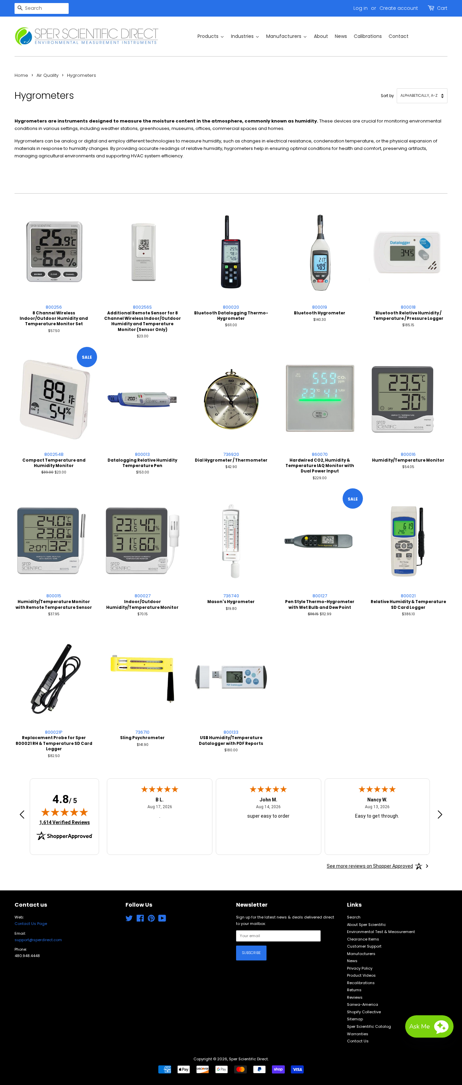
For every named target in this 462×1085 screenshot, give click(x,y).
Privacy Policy (359, 968)
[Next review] (440, 815)
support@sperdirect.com (38, 940)
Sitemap (355, 1019)
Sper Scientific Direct (248, 1059)
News (352, 961)
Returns (354, 990)
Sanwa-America (362, 1004)
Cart (442, 8)
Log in (360, 8)
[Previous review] (22, 815)
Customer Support (364, 946)
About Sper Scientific (366, 924)
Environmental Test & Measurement (381, 931)
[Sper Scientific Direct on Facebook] (140, 920)
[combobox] (42, 8)
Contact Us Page (31, 923)
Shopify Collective (364, 1012)
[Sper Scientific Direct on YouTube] (162, 920)
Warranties (357, 1034)
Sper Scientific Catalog (369, 1026)
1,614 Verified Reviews (64, 822)
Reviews (355, 997)
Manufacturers (361, 953)
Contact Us (358, 1041)
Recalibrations (361, 983)
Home (21, 75)
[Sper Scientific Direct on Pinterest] (151, 920)
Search (354, 917)
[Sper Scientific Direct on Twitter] (129, 920)
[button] (429, 1026)
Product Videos (361, 975)
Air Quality (48, 75)
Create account (398, 8)
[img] (64, 811)
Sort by (387, 95)
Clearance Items (363, 939)
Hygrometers (81, 75)
